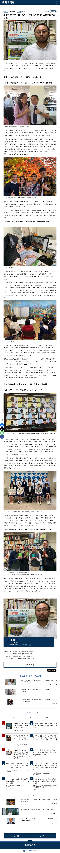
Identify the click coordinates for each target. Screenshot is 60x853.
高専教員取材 (51, 670)
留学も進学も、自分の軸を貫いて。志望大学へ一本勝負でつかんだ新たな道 (22, 725)
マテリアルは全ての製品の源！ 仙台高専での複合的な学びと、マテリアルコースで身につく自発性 (18, 781)
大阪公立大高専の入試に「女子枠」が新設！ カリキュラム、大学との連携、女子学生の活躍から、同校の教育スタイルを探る (45, 738)
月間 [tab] (47, 717)
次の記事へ (42, 836)
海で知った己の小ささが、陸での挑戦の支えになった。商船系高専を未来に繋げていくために (45, 781)
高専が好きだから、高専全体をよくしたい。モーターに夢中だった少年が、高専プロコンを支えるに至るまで (17, 765)
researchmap (30, 665)
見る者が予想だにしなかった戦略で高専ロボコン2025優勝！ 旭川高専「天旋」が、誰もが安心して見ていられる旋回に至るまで (22, 754)
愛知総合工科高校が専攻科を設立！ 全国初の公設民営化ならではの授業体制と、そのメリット (45, 725)
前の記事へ (17, 836)
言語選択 (47, 11)
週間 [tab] (30, 717)
